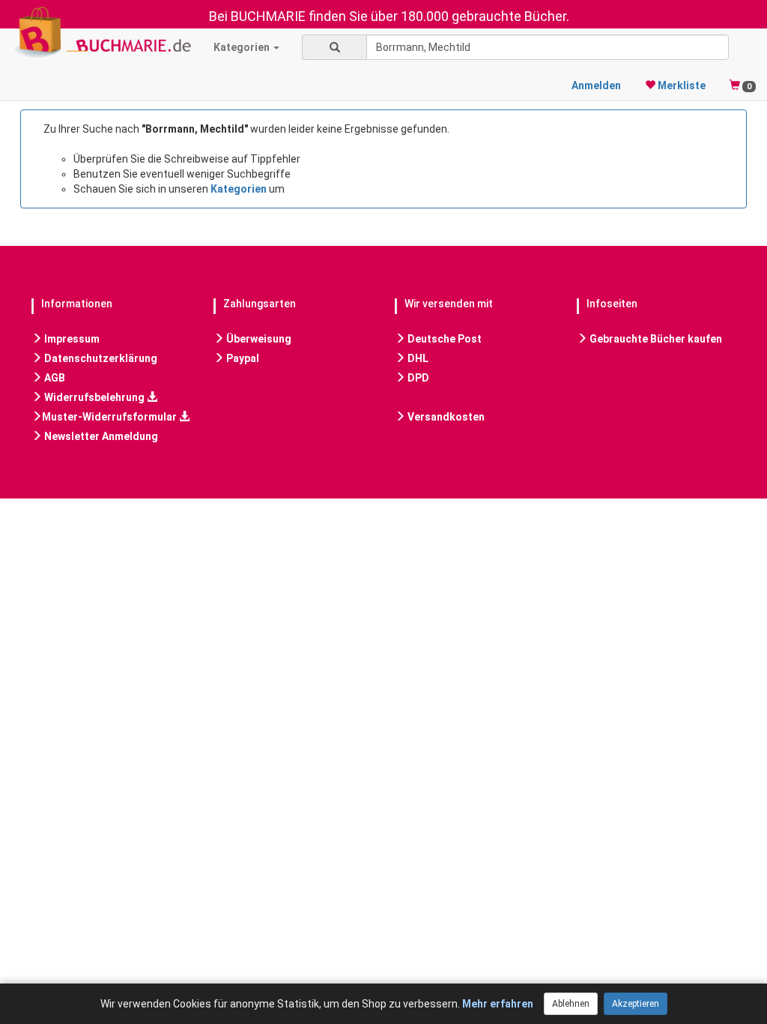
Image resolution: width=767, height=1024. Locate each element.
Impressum (71, 339)
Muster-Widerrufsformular (110, 417)
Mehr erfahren (497, 1004)
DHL (416, 358)
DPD (417, 378)
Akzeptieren (635, 1004)
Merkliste (680, 85)
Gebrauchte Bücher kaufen (654, 339)
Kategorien (242, 47)
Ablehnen (570, 1004)
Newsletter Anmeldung (100, 436)
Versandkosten (445, 417)
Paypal (241, 358)
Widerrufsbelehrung (94, 397)
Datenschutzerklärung (99, 358)
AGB (53, 378)
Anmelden (596, 85)
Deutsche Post (443, 339)
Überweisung (257, 339)
